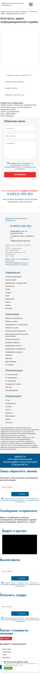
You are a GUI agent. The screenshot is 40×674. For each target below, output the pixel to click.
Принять (8, 668)
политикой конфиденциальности (17, 166)
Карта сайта (9, 261)
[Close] (1, 469)
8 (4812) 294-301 (20, 194)
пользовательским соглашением (27, 501)
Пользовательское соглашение (16, 265)
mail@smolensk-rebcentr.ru (20, 241)
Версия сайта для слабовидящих (17, 259)
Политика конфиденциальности (16, 263)
